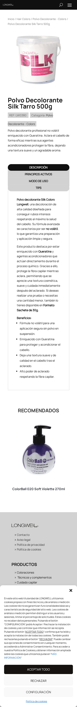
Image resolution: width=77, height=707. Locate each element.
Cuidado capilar (27, 582)
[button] (71, 590)
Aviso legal (23, 540)
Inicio (11, 19)
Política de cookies (36, 701)
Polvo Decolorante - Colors (49, 19)
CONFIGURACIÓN (38, 692)
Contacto (23, 535)
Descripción (38, 167)
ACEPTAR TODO (38, 669)
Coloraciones (25, 572)
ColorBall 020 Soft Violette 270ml (38, 489)
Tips (38, 188)
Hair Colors (23, 19)
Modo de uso (38, 181)
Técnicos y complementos (34, 577)
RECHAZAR (38, 681)
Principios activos (38, 174)
